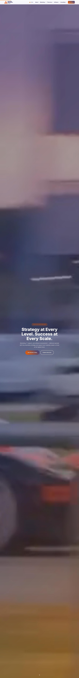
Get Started (71, 2)
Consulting (62, 2)
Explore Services (47, 352)
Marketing (42, 2)
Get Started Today (32, 352)
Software (56, 2)
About (36, 2)
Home (32, 2)
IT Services (49, 2)
